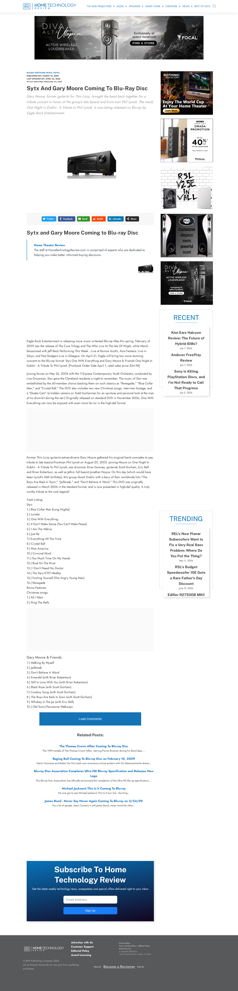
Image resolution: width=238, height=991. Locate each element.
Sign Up (90, 910)
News (185, 6)
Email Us (140, 966)
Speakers (134, 6)
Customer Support (82, 947)
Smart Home (152, 6)
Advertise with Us (82, 942)
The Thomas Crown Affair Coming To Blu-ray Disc (93, 746)
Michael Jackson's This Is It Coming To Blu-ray (94, 788)
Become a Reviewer (119, 966)
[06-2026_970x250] (119, 58)
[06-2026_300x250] (187, 303)
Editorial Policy (80, 951)
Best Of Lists (202, 6)
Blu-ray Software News (39, 72)
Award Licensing (81, 955)
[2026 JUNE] (187, 113)
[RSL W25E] (187, 208)
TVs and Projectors (99, 6)
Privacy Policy (124, 943)
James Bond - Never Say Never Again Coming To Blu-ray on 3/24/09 (94, 801)
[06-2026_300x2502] (187, 161)
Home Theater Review (49, 245)
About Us (97, 966)
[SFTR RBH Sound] (187, 256)
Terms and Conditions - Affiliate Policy (134, 946)
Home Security (125, 948)
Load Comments (90, 719)
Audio (120, 6)
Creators (171, 6)
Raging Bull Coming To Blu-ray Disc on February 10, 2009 (94, 758)
